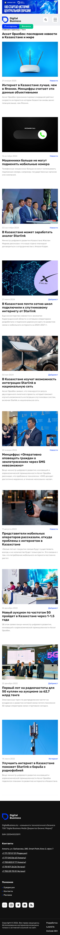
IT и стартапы (10, 26)
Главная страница (11, 29)
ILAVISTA (50, 927)
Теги (23, 29)
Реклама (8, 895)
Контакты (8, 891)
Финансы (26, 26)
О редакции (9, 887)
